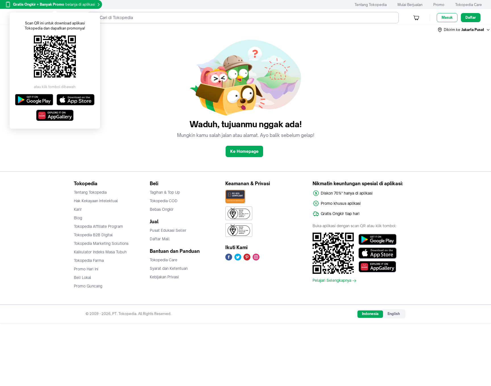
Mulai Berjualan (410, 5)
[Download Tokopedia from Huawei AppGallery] (377, 266)
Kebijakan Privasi (164, 277)
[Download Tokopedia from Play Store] (377, 239)
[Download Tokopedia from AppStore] (377, 253)
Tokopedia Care (468, 5)
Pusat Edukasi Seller (168, 230)
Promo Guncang (88, 286)
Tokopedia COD (164, 201)
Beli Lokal (82, 277)
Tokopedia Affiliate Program (98, 226)
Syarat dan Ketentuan (169, 268)
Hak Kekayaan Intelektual (96, 201)
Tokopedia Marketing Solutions (101, 243)
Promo (438, 5)
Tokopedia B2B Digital (93, 235)
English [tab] (394, 314)
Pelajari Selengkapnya (332, 280)
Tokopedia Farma (89, 260)
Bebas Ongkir (162, 209)
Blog (78, 218)
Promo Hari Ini (86, 269)
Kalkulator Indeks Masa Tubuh (100, 252)
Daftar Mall (160, 239)
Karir (78, 209)
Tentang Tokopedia (371, 5)
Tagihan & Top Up (165, 192)
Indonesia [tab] (370, 314)
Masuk (447, 17)
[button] (464, 30)
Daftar (470, 17)
